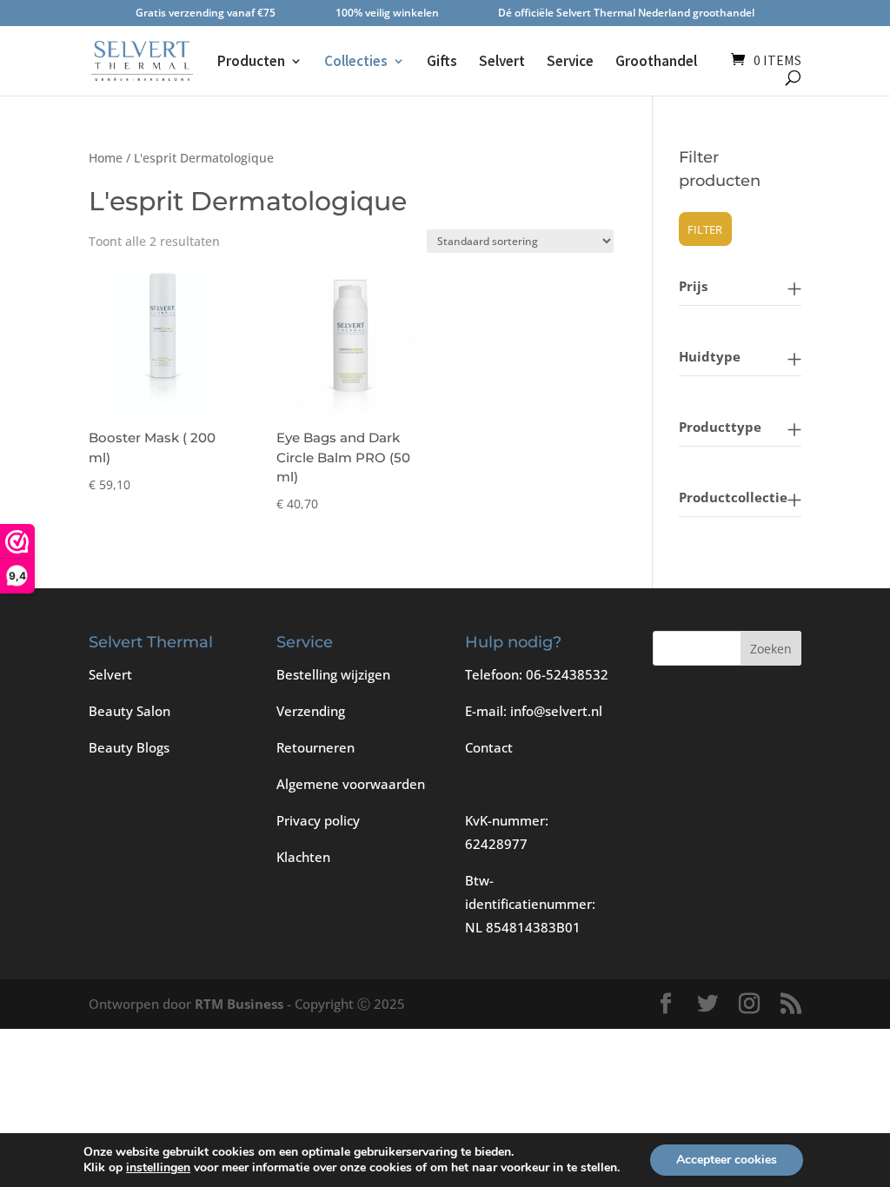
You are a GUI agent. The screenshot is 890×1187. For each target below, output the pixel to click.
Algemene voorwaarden (350, 783)
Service (570, 62)
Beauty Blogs (129, 747)
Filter (704, 229)
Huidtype (710, 356)
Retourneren (315, 747)
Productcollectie (733, 497)
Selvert (502, 62)
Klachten (303, 856)
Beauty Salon (129, 710)
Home (106, 157)
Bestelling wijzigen (333, 674)
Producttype (720, 426)
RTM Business (239, 1003)
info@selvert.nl (556, 710)
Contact (489, 747)
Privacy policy (318, 820)
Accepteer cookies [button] (726, 1159)
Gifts (442, 62)
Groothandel (656, 62)
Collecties (356, 62)
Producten (251, 62)
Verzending (310, 710)
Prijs (693, 286)
